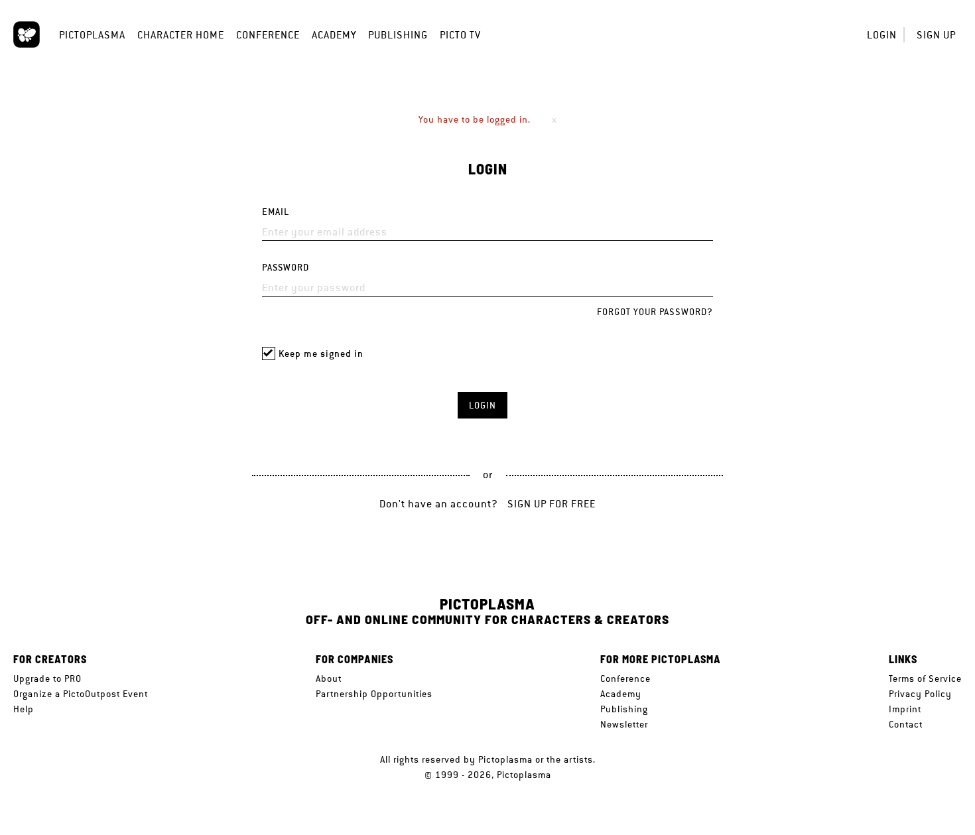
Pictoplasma (92, 35)
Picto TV (460, 35)
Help (23, 709)
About (329, 678)
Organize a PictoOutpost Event (80, 694)
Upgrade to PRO (47, 678)
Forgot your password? (655, 312)
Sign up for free (551, 504)
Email (275, 212)
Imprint (905, 709)
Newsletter (624, 724)
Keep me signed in (321, 353)
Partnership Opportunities (374, 694)
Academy (334, 35)
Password (285, 267)
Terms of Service (925, 678)
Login (882, 35)
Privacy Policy (920, 694)
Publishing (398, 35)
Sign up (936, 35)
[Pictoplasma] (26, 34)
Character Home (180, 35)
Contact (906, 724)
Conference (268, 35)
